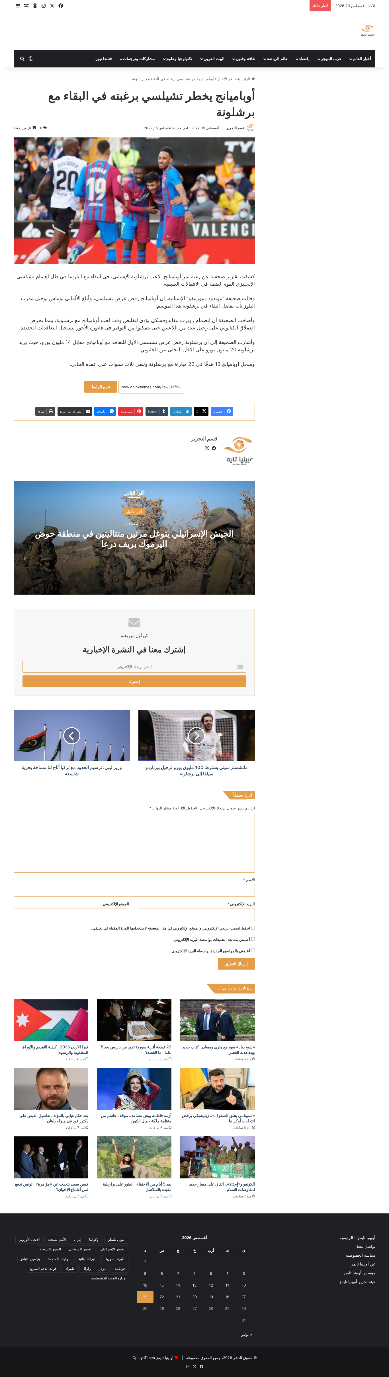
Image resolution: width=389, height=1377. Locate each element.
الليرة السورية (115, 1259)
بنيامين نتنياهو (30, 1259)
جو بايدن (119, 1268)
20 (194, 1296)
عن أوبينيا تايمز (363, 1264)
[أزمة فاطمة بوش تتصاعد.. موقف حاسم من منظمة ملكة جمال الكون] (134, 1089)
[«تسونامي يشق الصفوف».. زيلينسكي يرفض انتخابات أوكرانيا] (217, 1089)
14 (178, 1285)
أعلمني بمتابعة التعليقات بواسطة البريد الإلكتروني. (211, 939)
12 (211, 1285)
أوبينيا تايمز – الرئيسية (357, 1237)
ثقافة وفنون (245, 59)
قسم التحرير (235, 128)
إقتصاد (304, 59)
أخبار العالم (362, 59)
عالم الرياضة (277, 59)
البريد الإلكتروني (241, 904)
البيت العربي (214, 59)
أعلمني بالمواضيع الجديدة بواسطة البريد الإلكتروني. (210, 951)
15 (162, 1285)
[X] (207, 448)
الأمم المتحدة (57, 1239)
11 (227, 1285)
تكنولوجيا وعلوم (179, 59)
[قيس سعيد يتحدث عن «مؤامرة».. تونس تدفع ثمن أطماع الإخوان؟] (51, 1157)
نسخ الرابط (100, 386)
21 (178, 1296)
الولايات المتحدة (59, 1259)
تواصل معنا (366, 1246)
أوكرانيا (94, 1239)
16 (145, 1285)
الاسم (249, 879)
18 (227, 1296)
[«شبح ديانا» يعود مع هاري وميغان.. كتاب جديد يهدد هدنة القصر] (217, 1020)
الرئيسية (244, 79)
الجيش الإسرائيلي (112, 1249)
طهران (70, 1268)
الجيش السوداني (80, 1249)
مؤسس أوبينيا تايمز (359, 1273)
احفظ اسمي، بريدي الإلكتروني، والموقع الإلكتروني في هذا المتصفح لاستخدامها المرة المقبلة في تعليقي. (170, 928)
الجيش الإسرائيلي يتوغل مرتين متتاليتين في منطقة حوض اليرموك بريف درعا (134, 538)
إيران (77, 1239)
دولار (102, 1268)
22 (161, 1296)
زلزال (87, 1268)
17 (243, 1296)
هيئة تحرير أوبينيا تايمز (357, 1281)
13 (194, 1285)
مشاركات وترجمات (139, 59)
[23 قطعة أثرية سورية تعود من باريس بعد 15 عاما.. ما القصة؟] (134, 1020)
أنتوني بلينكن (116, 1239)
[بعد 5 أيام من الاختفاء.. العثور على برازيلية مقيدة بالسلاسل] (134, 1157)
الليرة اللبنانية (87, 1259)
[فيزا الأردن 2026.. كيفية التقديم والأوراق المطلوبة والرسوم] (51, 1020)
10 (244, 1285)
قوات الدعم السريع (43, 1268)
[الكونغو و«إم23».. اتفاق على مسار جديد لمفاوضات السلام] (217, 1157)
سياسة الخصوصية (360, 1255)
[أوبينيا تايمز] (367, 31)
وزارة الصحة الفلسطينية (108, 1278)
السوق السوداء (50, 1249)
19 (211, 1296)
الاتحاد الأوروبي (29, 1239)
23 (145, 1296)
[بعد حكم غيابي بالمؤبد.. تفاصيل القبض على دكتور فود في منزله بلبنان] (51, 1089)
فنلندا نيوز (104, 59)
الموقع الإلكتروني (116, 904)
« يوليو (246, 1334)
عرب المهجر (331, 59)
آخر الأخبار (226, 79)
